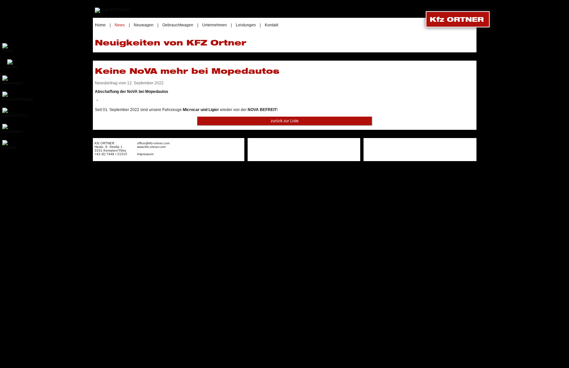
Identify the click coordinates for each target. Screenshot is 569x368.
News (120, 25)
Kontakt (271, 25)
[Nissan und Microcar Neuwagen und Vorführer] (12, 83)
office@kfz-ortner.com (153, 143)
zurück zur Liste (285, 121)
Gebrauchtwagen (177, 25)
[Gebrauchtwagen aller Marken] (18, 99)
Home (100, 25)
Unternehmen (214, 25)
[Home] (112, 10)
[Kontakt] (9, 147)
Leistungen (246, 25)
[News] (12, 67)
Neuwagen (143, 25)
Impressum (145, 154)
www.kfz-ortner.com (151, 147)
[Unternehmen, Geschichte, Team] (14, 115)
